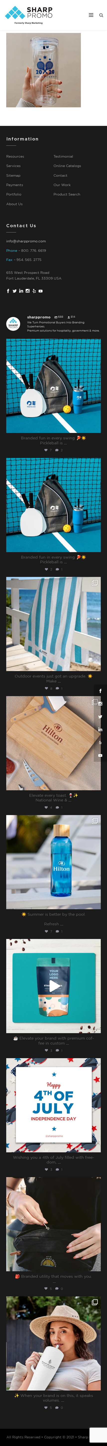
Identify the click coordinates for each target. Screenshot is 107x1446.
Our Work (62, 185)
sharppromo (53, 343)
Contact (60, 175)
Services (13, 166)
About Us (14, 204)
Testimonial (63, 156)
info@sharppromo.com (26, 241)
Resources (15, 156)
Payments (14, 185)
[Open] (53, 386)
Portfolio (13, 194)
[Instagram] (95, 428)
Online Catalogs (67, 166)
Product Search (67, 194)
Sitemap (13, 175)
